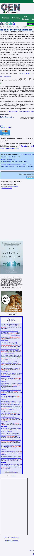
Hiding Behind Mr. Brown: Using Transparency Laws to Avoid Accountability (11, 417)
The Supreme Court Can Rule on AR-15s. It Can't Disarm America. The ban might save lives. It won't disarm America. (11, 458)
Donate (24, 146)
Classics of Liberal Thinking (11, 537)
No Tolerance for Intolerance (16, 29)
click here (13, 475)
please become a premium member (9, 187)
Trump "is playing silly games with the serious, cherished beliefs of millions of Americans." (10, 435)
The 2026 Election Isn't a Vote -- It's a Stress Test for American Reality (11, 390)
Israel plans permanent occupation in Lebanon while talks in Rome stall (10, 325)
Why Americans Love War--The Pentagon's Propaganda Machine (11, 445)
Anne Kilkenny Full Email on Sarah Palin (10, 156)
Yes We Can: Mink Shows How (8, 159)
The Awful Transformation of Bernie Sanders (11, 406)
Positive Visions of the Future (8, 423)
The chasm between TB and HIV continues (11, 440)
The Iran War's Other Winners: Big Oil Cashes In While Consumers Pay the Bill (10, 349)
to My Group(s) (4, 114)
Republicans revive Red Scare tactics (9, 451)
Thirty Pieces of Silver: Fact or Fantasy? (10, 368)
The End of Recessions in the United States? (11, 373)
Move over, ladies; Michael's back (8, 396)
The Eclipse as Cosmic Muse (7, 378)
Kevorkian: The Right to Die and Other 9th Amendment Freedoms (16, 164)
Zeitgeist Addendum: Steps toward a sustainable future (14, 161)
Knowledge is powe (5, 337)
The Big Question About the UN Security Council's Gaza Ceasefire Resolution (10, 362)
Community (11, 111)
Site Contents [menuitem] (25, 18)
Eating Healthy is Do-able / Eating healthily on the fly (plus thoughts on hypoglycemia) (11, 356)
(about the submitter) (28, 31)
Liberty (20, 111)
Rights (32, 111)
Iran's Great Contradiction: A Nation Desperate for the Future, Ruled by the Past (11, 343)
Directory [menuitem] (16, 18)
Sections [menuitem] (5, 18)
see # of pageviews (15, 335)
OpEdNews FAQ (26, 111)
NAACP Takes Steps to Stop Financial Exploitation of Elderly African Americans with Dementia (10, 332)
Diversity (16, 111)
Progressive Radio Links (11, 541)
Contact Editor (7, 127)
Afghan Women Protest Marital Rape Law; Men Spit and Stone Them (17, 166)
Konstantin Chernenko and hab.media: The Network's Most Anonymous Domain (11, 465)
